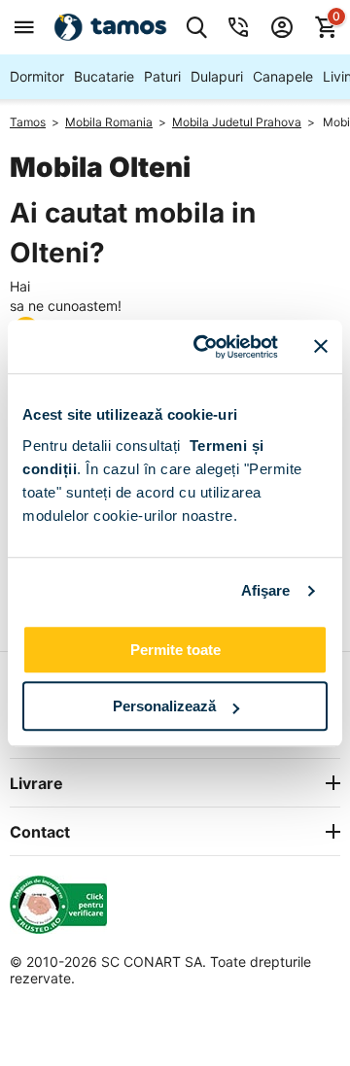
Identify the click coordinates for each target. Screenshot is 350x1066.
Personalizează (164, 706)
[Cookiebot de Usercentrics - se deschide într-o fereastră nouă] (205, 347)
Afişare (266, 590)
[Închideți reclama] (321, 347)
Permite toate (175, 649)
